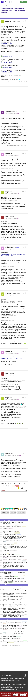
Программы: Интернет (5, 5)
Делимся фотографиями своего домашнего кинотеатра (15, 540)
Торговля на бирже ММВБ (8, 542)
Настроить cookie (18, 687)
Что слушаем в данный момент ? (10, 534)
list (24, 485)
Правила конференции (16, 684)
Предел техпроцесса (7, 550)
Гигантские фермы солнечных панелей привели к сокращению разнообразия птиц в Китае (14, 599)
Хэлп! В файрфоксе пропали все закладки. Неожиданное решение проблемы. (13, 10)
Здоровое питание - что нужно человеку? (12, 526)
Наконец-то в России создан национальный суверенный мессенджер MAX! (12, 531)
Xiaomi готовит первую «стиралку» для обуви (13, 596)
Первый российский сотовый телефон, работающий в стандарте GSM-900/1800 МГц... (15, 626)
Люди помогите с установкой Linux (10, 638)
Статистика (7, 686)
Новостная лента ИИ (7, 544)
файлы (23, 488)
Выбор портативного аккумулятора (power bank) (13, 556)
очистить (3, 490)
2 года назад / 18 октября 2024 (13, 455)
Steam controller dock (9, 576)
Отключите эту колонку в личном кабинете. (10, 645)
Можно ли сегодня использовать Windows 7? (12, 559)
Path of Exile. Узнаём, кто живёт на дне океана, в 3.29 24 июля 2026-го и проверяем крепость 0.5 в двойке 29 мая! (15, 547)
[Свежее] (8, 2)
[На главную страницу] (2, 2)
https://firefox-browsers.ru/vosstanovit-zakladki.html (11, 357)
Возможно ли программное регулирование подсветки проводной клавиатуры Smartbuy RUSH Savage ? (15, 581)
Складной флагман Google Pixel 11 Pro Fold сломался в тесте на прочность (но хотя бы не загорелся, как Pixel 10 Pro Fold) (15, 590)
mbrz (7, 216)
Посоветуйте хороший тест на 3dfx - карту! (12, 621)
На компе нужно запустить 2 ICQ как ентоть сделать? (14, 622)
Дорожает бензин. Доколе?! (9, 525)
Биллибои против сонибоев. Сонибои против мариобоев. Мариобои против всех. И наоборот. (13, 566)
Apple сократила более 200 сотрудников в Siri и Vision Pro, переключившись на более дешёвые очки (15, 612)
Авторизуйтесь (5, 512)
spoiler (5, 485)
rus (16, 488)
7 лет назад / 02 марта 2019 (12, 22)
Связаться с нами (5, 684)
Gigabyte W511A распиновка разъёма (12, 578)
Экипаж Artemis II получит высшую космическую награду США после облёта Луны (13, 609)
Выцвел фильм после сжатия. (9, 636)
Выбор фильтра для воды (8, 532)
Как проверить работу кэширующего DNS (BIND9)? (14, 628)
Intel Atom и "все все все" (8, 554)
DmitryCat (8, 154)
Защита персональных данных (9, 689)
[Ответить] (23, 21)
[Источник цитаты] (18, 123)
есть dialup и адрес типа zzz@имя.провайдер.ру (13, 631)
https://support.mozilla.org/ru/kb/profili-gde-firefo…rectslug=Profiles (13, 254)
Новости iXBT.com (5, 584)
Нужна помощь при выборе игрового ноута (12, 560)
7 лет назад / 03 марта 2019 (12, 218)
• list (21, 485)
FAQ (3, 686)
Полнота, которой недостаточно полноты (13, 575)
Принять (15, 695)
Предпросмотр (21, 512)
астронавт (8, 21)
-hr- (14, 488)
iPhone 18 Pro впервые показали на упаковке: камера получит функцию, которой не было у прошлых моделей (15, 602)
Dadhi (7, 453)
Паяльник (5, 528)
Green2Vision (9, 111)
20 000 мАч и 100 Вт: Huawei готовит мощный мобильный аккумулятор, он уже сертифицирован (14, 587)
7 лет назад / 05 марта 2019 (12, 399)
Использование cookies (7, 687)
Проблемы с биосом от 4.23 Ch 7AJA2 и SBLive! (13, 640)
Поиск (24, 684)
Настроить (23, 695)
